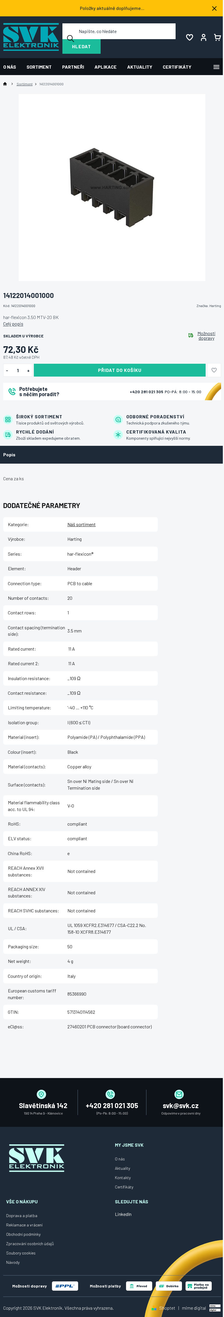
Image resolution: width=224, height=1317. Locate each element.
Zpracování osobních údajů (30, 1243)
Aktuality (122, 1168)
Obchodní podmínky (23, 1234)
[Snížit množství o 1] (7, 370)
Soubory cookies (21, 1252)
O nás (120, 1158)
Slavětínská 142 (43, 1105)
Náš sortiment (81, 524)
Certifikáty (124, 1186)
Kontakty (123, 1177)
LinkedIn (123, 1214)
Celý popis (13, 323)
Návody (13, 1262)
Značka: (209, 306)
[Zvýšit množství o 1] (28, 370)
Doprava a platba (21, 1215)
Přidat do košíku (119, 370)
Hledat (81, 46)
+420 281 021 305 (147, 391)
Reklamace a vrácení (24, 1224)
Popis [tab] (9, 454)
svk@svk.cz (181, 1105)
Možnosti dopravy (206, 335)
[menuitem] (12, 66)
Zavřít (35, 408)
